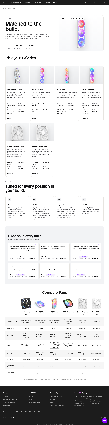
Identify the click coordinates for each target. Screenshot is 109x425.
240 (30, 344)
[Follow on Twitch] (34, 411)
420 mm (41, 346)
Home (4, 8)
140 (26, 344)
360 (44, 344)
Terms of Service (49, 424)
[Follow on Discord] (30, 411)
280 (23, 346)
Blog (51, 402)
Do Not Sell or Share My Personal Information (63, 424)
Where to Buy (57, 2)
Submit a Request (9, 402)
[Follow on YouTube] (17, 411)
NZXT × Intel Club (56, 396)
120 (22, 344)
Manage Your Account (10, 399)
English (94, 2)
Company (30, 396)
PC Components (16, 2)
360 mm (29, 346)
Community (37, 2)
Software (28, 2)
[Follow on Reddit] (26, 411)
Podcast (52, 399)
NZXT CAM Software (57, 405)
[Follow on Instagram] (12, 411)
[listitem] (17, 93)
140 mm (84, 345)
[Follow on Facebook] (3, 411)
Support (47, 2)
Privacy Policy (42, 424)
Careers (29, 399)
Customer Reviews (33, 402)
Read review (32, 258)
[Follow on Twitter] (8, 411)
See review (95, 258)
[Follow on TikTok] (21, 411)
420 (51, 344)
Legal (37, 424)
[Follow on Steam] (39, 411)
